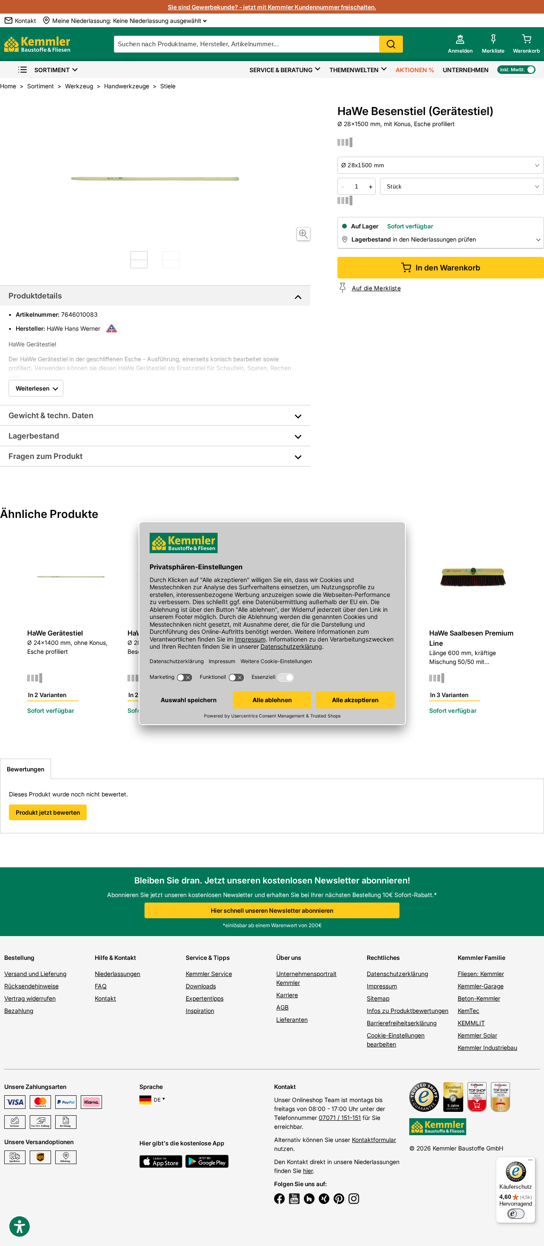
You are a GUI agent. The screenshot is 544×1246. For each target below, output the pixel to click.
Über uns (288, 957)
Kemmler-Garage (481, 986)
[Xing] (324, 1199)
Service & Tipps (208, 957)
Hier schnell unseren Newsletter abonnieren (272, 910)
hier (308, 1170)
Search (391, 44)
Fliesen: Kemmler (481, 973)
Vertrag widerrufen (30, 998)
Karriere (287, 994)
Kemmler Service (209, 973)
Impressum (382, 986)
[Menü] (530, 1162)
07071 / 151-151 (340, 1117)
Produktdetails (35, 295)
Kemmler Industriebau (487, 1047)
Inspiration (200, 1010)
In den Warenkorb (448, 267)
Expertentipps (205, 998)
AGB (282, 1007)
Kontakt (105, 998)
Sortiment (52, 69)
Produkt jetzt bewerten (48, 812)
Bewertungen (25, 769)
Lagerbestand (33, 435)
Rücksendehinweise (31, 986)
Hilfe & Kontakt (115, 957)
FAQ (101, 986)
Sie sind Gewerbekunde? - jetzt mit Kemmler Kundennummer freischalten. (272, 7)
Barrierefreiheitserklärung (401, 1023)
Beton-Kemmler (479, 998)
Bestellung (19, 957)
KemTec (468, 1010)
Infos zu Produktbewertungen (407, 1010)
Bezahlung (18, 1010)
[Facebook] (279, 1199)
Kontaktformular (374, 1139)
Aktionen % (415, 69)
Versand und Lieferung (35, 973)
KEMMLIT (471, 1023)
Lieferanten (292, 1019)
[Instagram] (353, 1199)
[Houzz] (309, 1199)
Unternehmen (466, 69)
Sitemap (378, 998)
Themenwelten (354, 69)
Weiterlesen (32, 388)
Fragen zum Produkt (45, 456)
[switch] (515, 1214)
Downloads (201, 986)
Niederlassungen (117, 973)
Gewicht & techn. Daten (51, 415)
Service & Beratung (280, 69)
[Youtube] (294, 1199)
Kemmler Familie (481, 957)
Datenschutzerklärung (397, 973)
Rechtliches (383, 957)
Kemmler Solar (477, 1035)
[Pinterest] (339, 1199)
